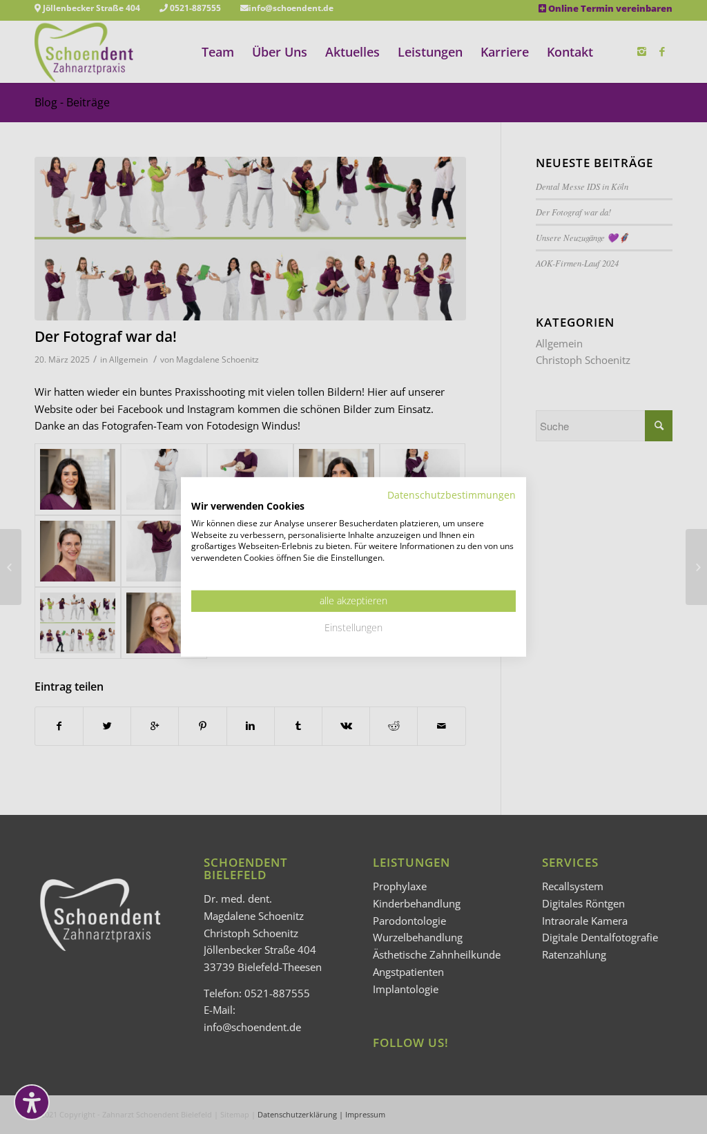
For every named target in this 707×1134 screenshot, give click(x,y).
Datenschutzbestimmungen (451, 494)
